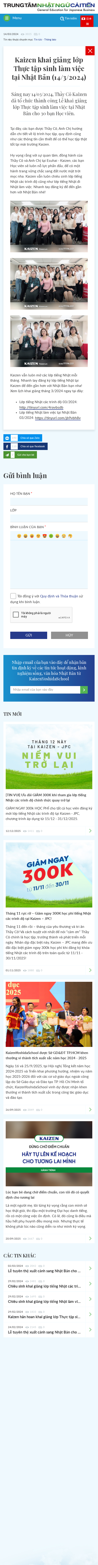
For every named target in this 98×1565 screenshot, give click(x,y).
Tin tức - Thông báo (45, 39)
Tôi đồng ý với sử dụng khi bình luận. (46, 599)
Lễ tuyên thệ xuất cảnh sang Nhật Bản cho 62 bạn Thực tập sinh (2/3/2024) (44, 1271)
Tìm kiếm (71, 18)
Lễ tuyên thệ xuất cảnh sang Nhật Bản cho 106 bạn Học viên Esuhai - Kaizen (44, 1332)
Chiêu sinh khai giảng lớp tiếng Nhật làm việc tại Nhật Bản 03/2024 (44, 1302)
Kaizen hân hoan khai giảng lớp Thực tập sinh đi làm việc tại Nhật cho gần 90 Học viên (44, 1317)
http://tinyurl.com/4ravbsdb (41, 407)
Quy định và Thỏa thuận (59, 596)
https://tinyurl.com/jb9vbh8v (58, 418)
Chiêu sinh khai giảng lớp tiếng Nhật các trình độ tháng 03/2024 (44, 1286)
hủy (69, 635)
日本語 (89, 21)
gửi (29, 635)
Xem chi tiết (90, 1268)
